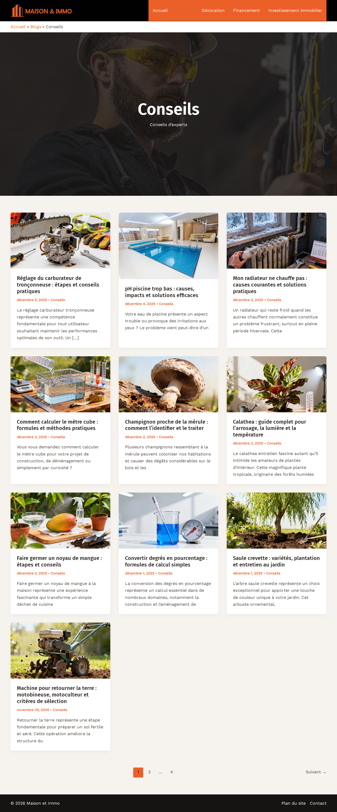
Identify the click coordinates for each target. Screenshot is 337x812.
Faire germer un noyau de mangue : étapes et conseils (59, 561)
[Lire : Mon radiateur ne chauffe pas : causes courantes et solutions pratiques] (276, 240)
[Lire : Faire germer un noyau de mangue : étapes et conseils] (60, 520)
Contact (318, 803)
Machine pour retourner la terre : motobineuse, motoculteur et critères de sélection (57, 694)
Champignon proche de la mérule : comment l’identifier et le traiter (166, 425)
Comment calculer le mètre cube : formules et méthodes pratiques (57, 425)
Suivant (316, 771)
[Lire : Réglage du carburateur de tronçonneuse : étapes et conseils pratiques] (60, 240)
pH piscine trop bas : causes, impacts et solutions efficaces (161, 291)
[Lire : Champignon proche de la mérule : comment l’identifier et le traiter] (169, 383)
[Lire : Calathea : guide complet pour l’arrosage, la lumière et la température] (276, 383)
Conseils (58, 300)
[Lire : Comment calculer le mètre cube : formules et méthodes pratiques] (60, 383)
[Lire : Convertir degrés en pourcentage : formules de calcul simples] (169, 520)
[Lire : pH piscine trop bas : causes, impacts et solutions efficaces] (169, 245)
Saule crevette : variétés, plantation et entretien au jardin (276, 561)
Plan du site (293, 803)
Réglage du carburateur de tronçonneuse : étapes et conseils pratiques (58, 284)
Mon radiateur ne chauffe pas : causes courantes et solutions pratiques (270, 284)
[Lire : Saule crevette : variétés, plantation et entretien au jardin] (276, 520)
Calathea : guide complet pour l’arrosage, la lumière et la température (269, 428)
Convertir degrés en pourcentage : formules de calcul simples (166, 561)
